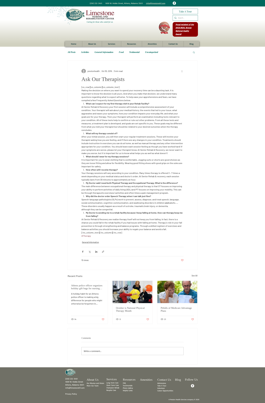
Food (121, 52)
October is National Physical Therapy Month (130, 309)
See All (194, 275)
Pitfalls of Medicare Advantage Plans (176, 309)
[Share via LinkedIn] (96, 251)
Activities (85, 52)
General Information (104, 52)
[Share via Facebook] (82, 251)
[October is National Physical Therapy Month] (133, 292)
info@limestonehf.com (155, 3)
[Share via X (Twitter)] (89, 251)
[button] (92, 44)
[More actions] (182, 71)
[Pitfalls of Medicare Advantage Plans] (177, 292)
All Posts (71, 52)
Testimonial (134, 52)
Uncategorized (151, 52)
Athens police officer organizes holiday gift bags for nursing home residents (86, 287)
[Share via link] (103, 251)
